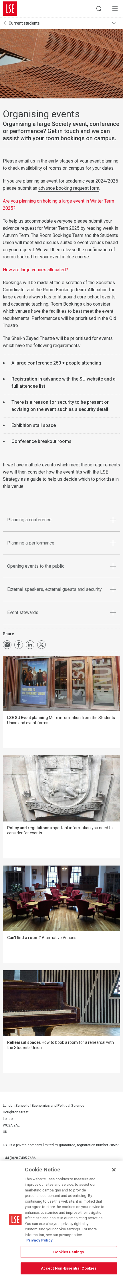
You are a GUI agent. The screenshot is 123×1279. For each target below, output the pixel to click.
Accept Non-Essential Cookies (69, 1268)
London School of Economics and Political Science (10, 8)
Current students (24, 23)
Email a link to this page (7, 644)
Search (99, 8)
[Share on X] (41, 644)
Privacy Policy (39, 1240)
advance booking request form (68, 188)
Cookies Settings (68, 1252)
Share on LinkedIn (30, 644)
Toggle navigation (116, 23)
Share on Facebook (18, 644)
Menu (115, 8)
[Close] (114, 1169)
